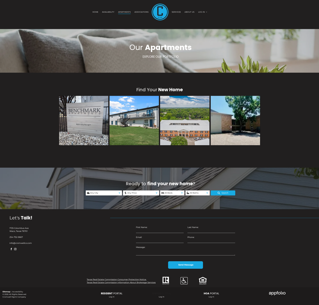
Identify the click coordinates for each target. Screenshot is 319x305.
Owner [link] (156, 293)
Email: (139, 237)
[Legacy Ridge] (184, 120)
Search (224, 193)
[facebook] (11, 249)
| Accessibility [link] (17, 292)
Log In (111, 297)
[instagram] (15, 249)
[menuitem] (95, 12)
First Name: (141, 227)
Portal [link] (166, 293)
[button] (104, 192)
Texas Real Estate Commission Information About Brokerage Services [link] (121, 282)
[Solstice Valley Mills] (134, 120)
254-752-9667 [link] (16, 237)
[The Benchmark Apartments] (83, 120)
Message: (140, 247)
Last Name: (193, 227)
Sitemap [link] (6, 292)
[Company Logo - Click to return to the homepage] (160, 12)
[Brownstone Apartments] (235, 120)
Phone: (190, 237)
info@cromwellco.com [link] (20, 243)
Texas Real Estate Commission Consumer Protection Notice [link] (117, 279)
